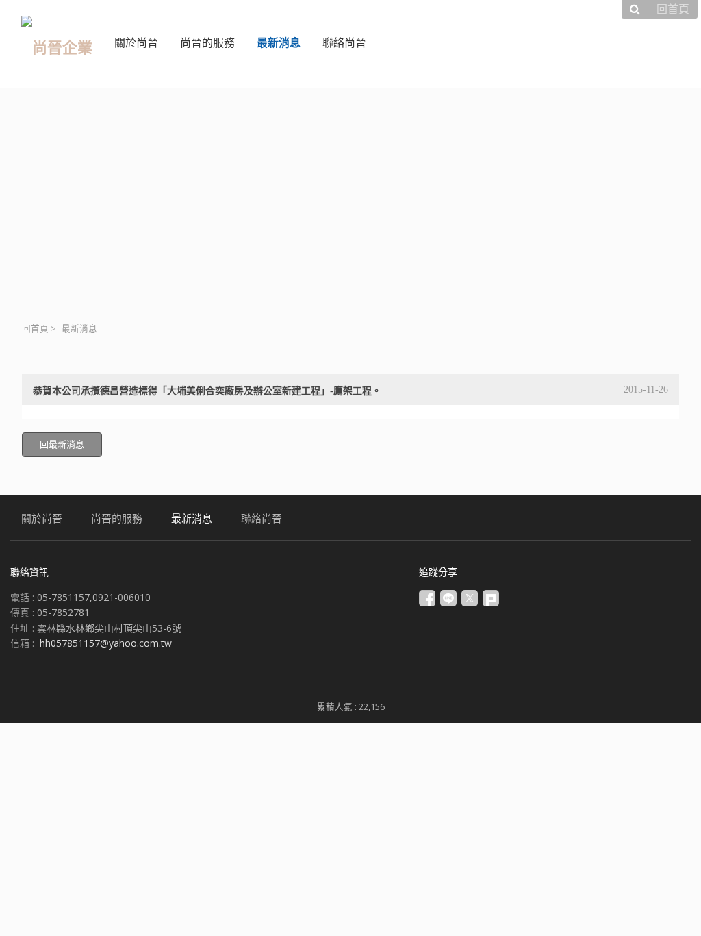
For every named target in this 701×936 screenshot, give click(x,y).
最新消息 (79, 328)
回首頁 (35, 328)
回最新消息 (62, 444)
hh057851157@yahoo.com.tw (106, 643)
